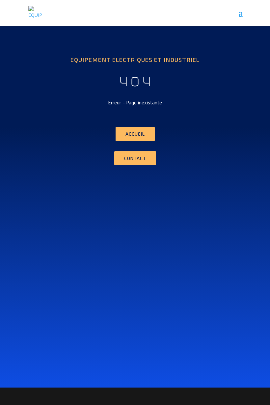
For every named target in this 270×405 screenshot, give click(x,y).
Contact (135, 158)
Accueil (135, 134)
